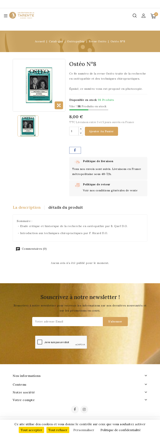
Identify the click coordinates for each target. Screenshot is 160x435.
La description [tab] (27, 207)
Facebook (75, 410)
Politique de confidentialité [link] (120, 430)
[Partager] (75, 150)
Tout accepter (31, 430)
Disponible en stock (83, 100)
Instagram (84, 410)
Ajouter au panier (101, 131)
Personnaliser (83, 430)
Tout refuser (57, 430)
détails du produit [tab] (65, 207)
